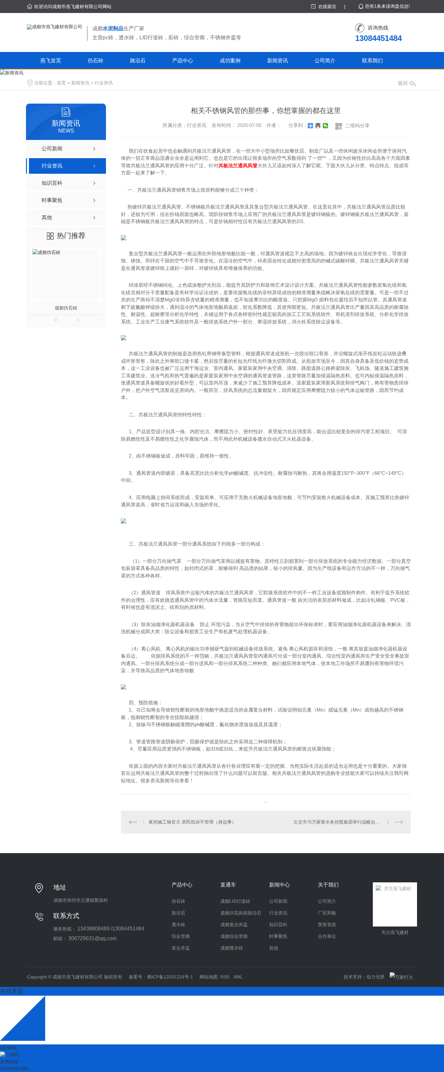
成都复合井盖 (234, 924)
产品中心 (182, 60)
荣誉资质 (327, 924)
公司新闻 (278, 901)
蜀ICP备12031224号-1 (170, 976)
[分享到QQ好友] (318, 125)
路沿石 (138, 60)
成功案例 (230, 60)
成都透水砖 (231, 948)
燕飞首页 (50, 60)
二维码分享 (357, 125)
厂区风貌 (327, 912)
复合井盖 (181, 948)
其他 (273, 948)
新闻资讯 (277, 60)
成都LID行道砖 (235, 901)
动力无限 (375, 976)
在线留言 (327, 6)
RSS (225, 976)
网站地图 (209, 976)
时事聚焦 (278, 936)
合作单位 (327, 936)
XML (238, 976)
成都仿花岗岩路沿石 (240, 912)
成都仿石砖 (66, 307)
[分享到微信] (325, 125)
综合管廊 (181, 936)
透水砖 (178, 924)
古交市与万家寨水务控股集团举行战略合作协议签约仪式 (348, 822)
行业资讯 (104, 82)
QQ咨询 (8, 1047)
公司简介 (325, 60)
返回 (403, 83)
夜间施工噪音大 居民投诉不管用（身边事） (192, 822)
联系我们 (372, 60)
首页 (61, 82)
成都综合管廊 (234, 936)
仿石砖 (95, 60)
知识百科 (278, 924)
